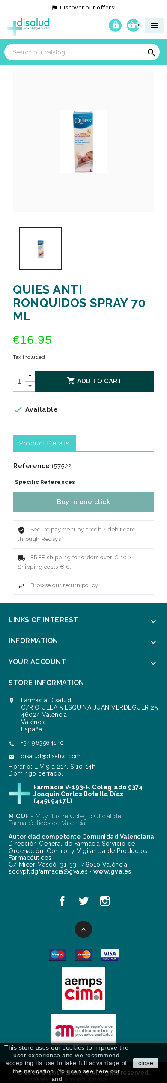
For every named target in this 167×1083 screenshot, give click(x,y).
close (146, 1062)
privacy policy (86, 1078)
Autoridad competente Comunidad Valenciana (82, 836)
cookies (37, 1078)
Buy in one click (83, 502)
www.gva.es (112, 871)
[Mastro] (57, 954)
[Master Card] (83, 954)
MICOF (19, 816)
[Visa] (110, 954)
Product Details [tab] (44, 443)
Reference (31, 466)
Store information (46, 683)
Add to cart (94, 380)
